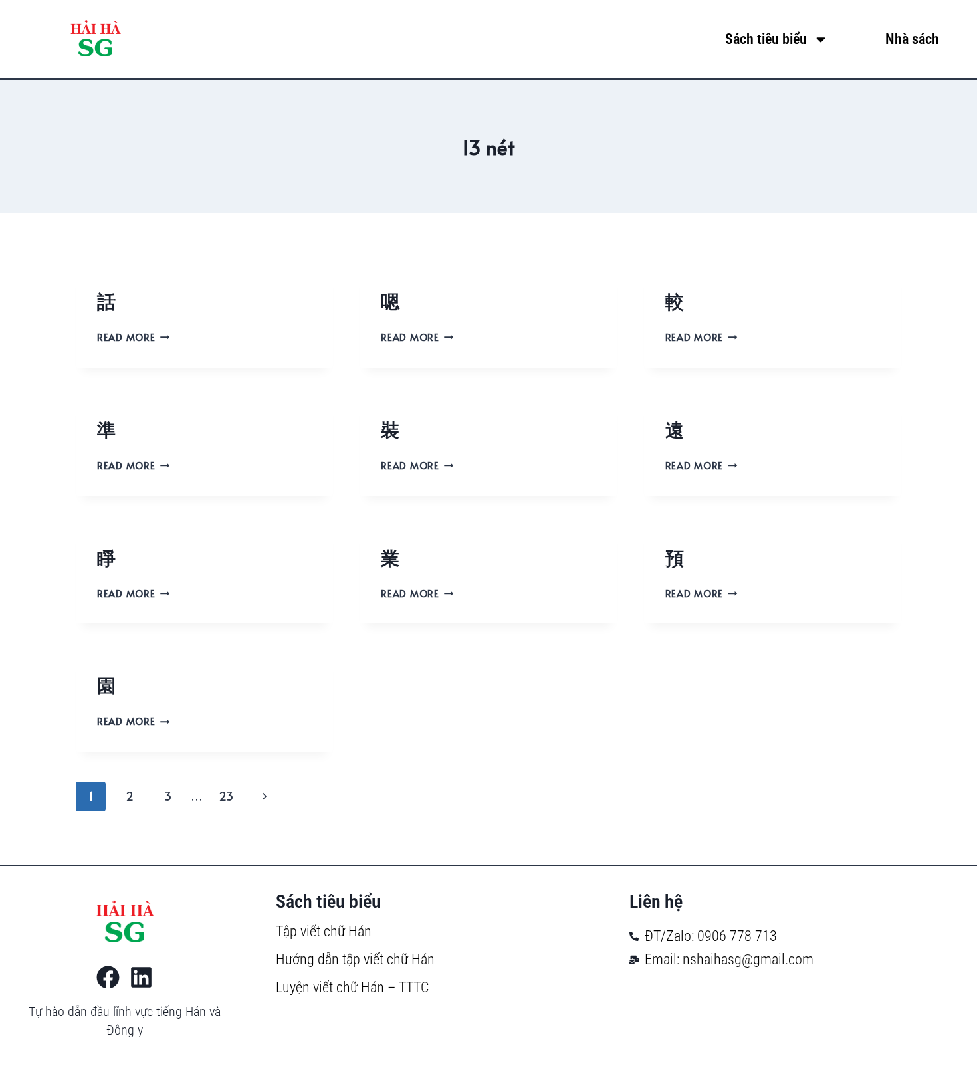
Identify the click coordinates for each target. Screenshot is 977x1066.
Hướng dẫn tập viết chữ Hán (355, 959)
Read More (130, 337)
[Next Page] (264, 796)
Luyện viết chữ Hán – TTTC (352, 987)
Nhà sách (912, 39)
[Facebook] (108, 977)
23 (226, 796)
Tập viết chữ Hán (324, 931)
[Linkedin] (141, 977)
